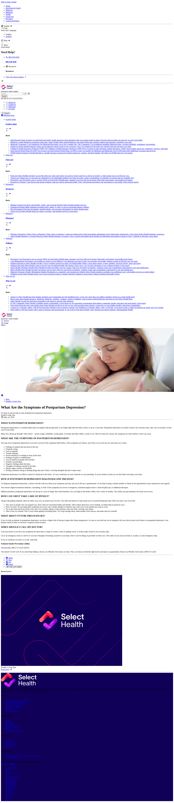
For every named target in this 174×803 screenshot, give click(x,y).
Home (8, 6)
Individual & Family (13, 8)
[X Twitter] (5, 764)
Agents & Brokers (12, 21)
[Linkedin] (10, 764)
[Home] (2, 395)
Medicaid (9, 12)
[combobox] (12, 94)
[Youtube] (13, 764)
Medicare (9, 10)
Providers (9, 19)
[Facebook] (2, 764)
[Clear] (25, 94)
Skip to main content (8, 2)
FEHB (8, 14)
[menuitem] (89, 124)
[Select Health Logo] (18, 687)
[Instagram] (8, 764)
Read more (5, 669)
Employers (10, 17)
